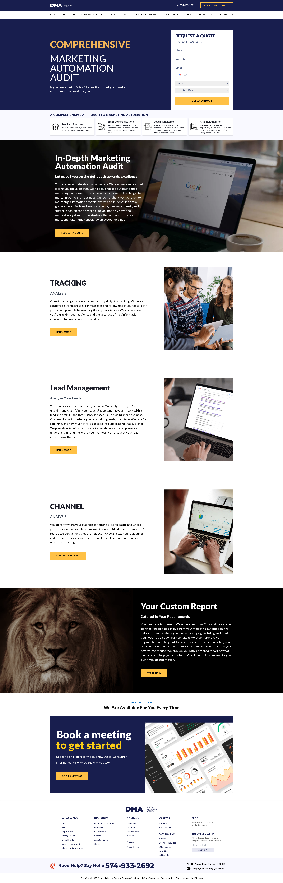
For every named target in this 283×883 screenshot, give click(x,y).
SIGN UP (202, 850)
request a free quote (216, 5)
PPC (64, 14)
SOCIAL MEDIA (119, 14)
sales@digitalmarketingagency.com (207, 868)
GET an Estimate (202, 100)
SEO (52, 14)
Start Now (154, 673)
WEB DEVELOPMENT (145, 14)
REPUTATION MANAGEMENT (88, 14)
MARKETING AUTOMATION (177, 14)
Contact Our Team (68, 555)
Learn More (63, 332)
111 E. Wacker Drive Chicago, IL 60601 (207, 864)
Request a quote (72, 232)
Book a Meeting (72, 776)
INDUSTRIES (205, 14)
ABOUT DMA (226, 14)
